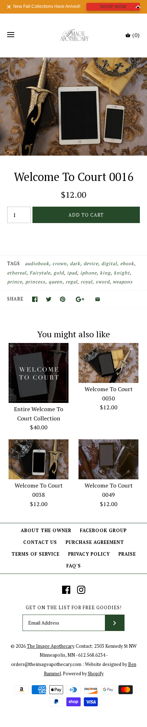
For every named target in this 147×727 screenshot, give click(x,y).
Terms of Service (35, 554)
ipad (72, 273)
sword (103, 282)
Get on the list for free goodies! (74, 608)
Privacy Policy (89, 554)
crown (59, 264)
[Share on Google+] (80, 299)
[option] (73, 106)
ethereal (16, 273)
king (105, 273)
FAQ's (73, 566)
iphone (88, 273)
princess (35, 282)
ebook (127, 264)
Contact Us (40, 542)
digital (109, 264)
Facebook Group (103, 530)
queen (55, 282)
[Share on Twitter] (48, 299)
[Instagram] (81, 590)
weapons (123, 282)
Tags (13, 264)
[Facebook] (66, 590)
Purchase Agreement (95, 542)
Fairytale (40, 273)
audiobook (37, 264)
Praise (127, 554)
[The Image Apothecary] (74, 35)
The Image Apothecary (50, 646)
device (90, 264)
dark (75, 264)
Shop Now (113, 6)
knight (122, 273)
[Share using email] (97, 299)
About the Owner (46, 530)
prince (14, 282)
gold (59, 273)
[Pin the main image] (62, 299)
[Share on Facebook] (34, 299)
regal (71, 282)
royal (86, 282)
